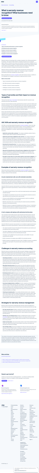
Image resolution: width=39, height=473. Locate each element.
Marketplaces (22, 418)
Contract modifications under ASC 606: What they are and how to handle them (16, 360)
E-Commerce (22, 412)
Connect (12, 416)
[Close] (37, 468)
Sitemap (31, 419)
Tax (11, 437)
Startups (21, 408)
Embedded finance (23, 413)
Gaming (21, 428)
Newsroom (31, 429)
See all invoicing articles (6, 356)
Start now (4, 380)
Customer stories (32, 408)
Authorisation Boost (14, 409)
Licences (31, 418)
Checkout (12, 413)
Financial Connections (14, 421)
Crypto (12, 417)
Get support (32, 435)
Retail (21, 440)
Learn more (4, 30)
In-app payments (23, 417)
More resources (5, 5)
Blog (30, 409)
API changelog (22, 456)
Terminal (12, 439)
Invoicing (12, 424)
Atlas (12, 408)
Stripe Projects (22, 459)
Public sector (22, 438)
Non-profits (22, 436)
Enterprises (22, 406)
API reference (22, 454)
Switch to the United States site (20, 470)
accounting (5, 317)
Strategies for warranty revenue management (10, 53)
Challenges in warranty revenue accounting (9, 51)
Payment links (13, 429)
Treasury (12, 440)
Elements (12, 420)
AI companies (22, 424)
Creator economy (23, 425)
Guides (31, 406)
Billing (12, 410)
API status (22, 455)
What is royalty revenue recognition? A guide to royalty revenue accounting (16, 359)
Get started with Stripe (6, 18)
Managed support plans (33, 437)
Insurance (21, 432)
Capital (12, 412)
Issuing (12, 425)
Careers (31, 427)
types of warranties (13, 99)
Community (31, 410)
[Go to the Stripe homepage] (3, 405)
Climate (12, 414)
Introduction (4, 44)
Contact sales (10, 380)
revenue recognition (15, 74)
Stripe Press (32, 430)
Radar (12, 433)
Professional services (23, 437)
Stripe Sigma (13, 436)
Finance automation (23, 414)
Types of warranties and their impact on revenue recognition (12, 46)
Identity (12, 422)
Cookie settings (32, 421)
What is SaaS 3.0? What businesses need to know (11, 362)
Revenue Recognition (14, 435)
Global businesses (23, 416)
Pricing (12, 406)
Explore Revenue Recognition (7, 393)
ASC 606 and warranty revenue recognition (9, 48)
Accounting (11, 5)
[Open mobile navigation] (37, 2)
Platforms (22, 421)
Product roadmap (32, 426)
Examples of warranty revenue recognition (9, 50)
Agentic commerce (23, 409)
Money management (23, 420)
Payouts (12, 432)
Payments (12, 431)
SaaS (21, 422)
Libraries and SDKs (23, 458)
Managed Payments (14, 428)
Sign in (31, 439)
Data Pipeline (13, 418)
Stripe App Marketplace (24, 445)
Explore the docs (23, 392)
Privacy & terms (32, 414)
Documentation (22, 452)
